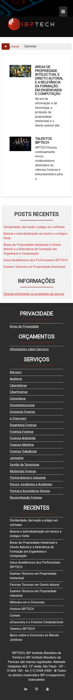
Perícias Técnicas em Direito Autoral (34, 585)
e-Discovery (18, 418)
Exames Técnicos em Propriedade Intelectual (34, 267)
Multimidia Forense (23, 471)
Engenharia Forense (23, 425)
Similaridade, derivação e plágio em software (34, 227)
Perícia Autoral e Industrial (28, 478)
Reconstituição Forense (26, 497)
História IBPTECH (22, 609)
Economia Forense (22, 412)
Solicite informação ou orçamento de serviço (34, 294)
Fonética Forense (21, 432)
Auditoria (16, 379)
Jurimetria (16, 458)
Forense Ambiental (22, 438)
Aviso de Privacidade (24, 326)
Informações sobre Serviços (29, 349)
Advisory (16, 372)
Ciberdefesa (18, 385)
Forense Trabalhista (23, 451)
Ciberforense (19, 392)
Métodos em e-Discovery (27, 602)
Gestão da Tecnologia (24, 464)
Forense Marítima (22, 445)
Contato (15, 615)
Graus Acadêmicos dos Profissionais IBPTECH (36, 260)
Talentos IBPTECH (43, 140)
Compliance (18, 398)
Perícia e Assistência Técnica (30, 491)
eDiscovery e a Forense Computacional (36, 622)
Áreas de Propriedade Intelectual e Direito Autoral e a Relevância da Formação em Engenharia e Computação (49, 80)
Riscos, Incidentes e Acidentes (31, 484)
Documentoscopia (22, 405)
